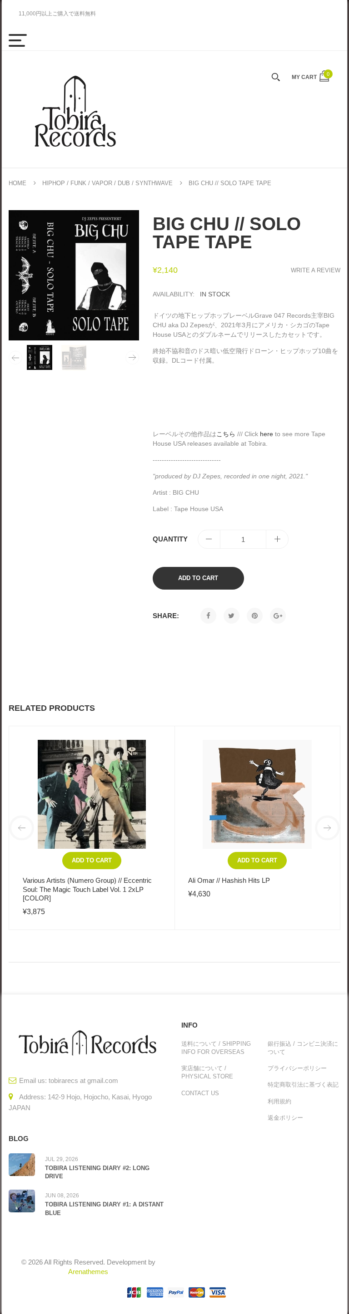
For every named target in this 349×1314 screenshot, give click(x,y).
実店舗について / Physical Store (207, 1072)
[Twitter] (231, 616)
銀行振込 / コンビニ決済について (303, 1047)
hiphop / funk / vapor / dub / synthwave (107, 183)
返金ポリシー (285, 1117)
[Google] (278, 616)
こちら (225, 434)
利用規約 (279, 1101)
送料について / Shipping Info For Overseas (216, 1047)
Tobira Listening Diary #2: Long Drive (97, 1172)
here (266, 434)
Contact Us (200, 1093)
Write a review (315, 270)
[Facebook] (208, 616)
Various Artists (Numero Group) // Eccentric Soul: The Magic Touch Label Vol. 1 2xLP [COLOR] (87, 889)
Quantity (170, 539)
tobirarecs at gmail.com (83, 1080)
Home (17, 183)
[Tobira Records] (74, 109)
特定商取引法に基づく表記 (303, 1084)
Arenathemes (88, 1271)
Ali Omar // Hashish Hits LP (229, 880)
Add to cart (198, 578)
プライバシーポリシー (297, 1068)
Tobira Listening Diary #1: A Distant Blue (104, 1208)
